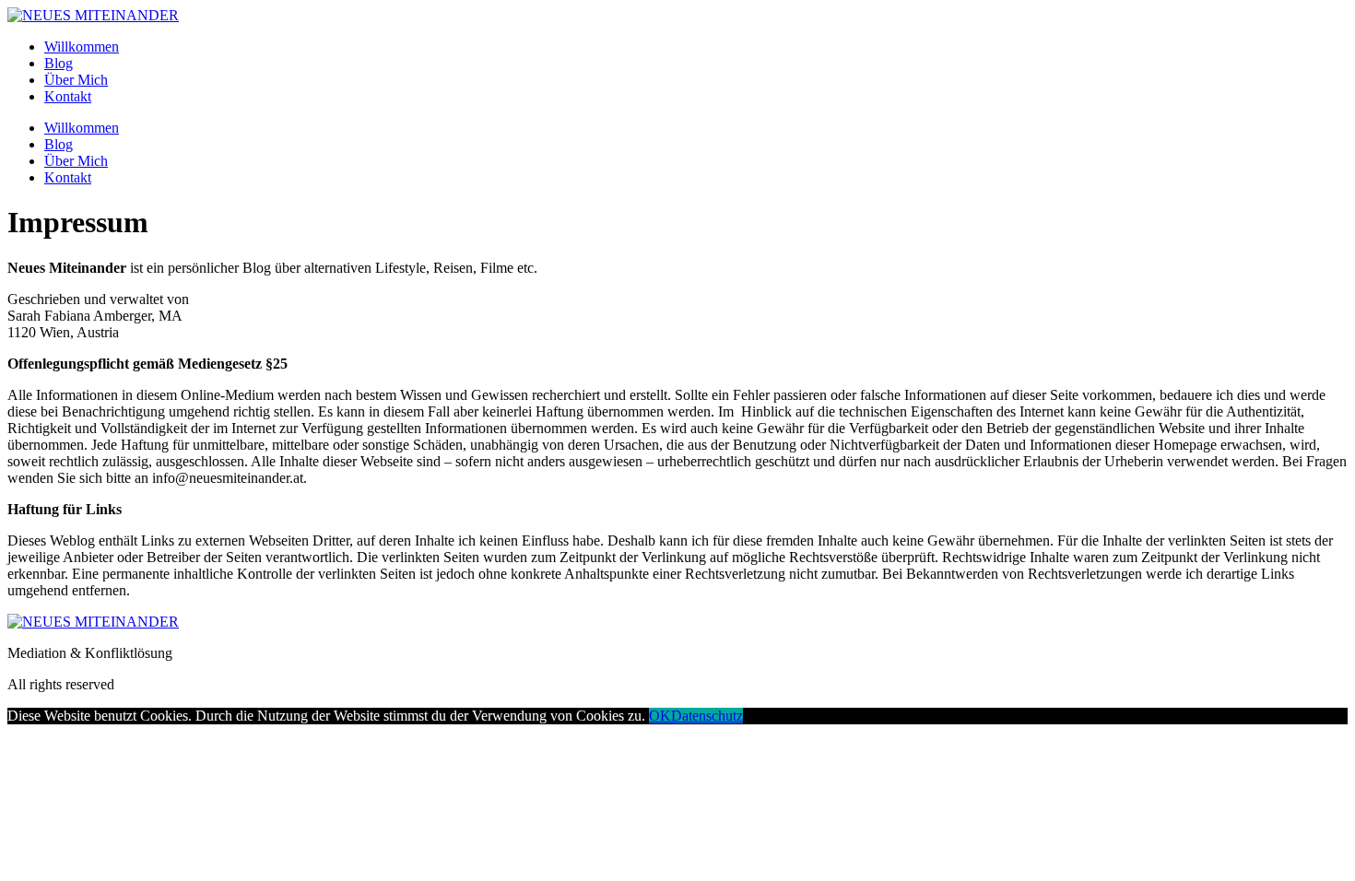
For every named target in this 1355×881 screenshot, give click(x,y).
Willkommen (81, 46)
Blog (58, 63)
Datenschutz (707, 715)
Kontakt (67, 96)
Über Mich (76, 80)
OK (660, 715)
